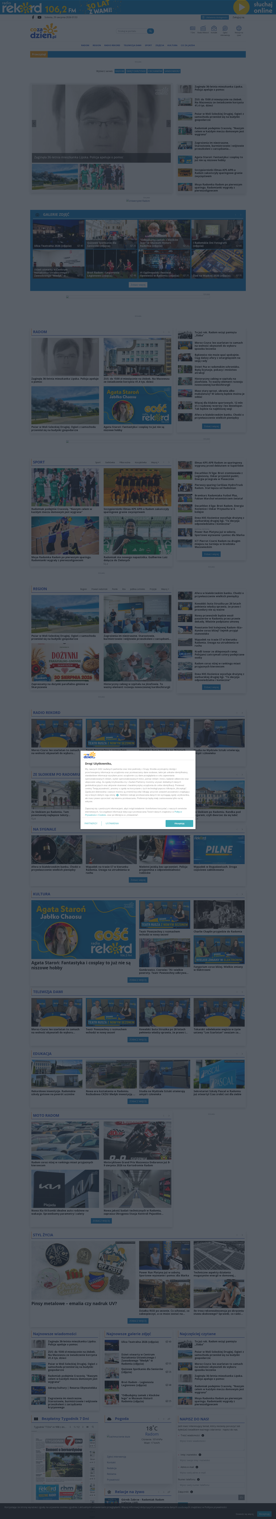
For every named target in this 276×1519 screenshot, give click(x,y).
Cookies (102, 815)
